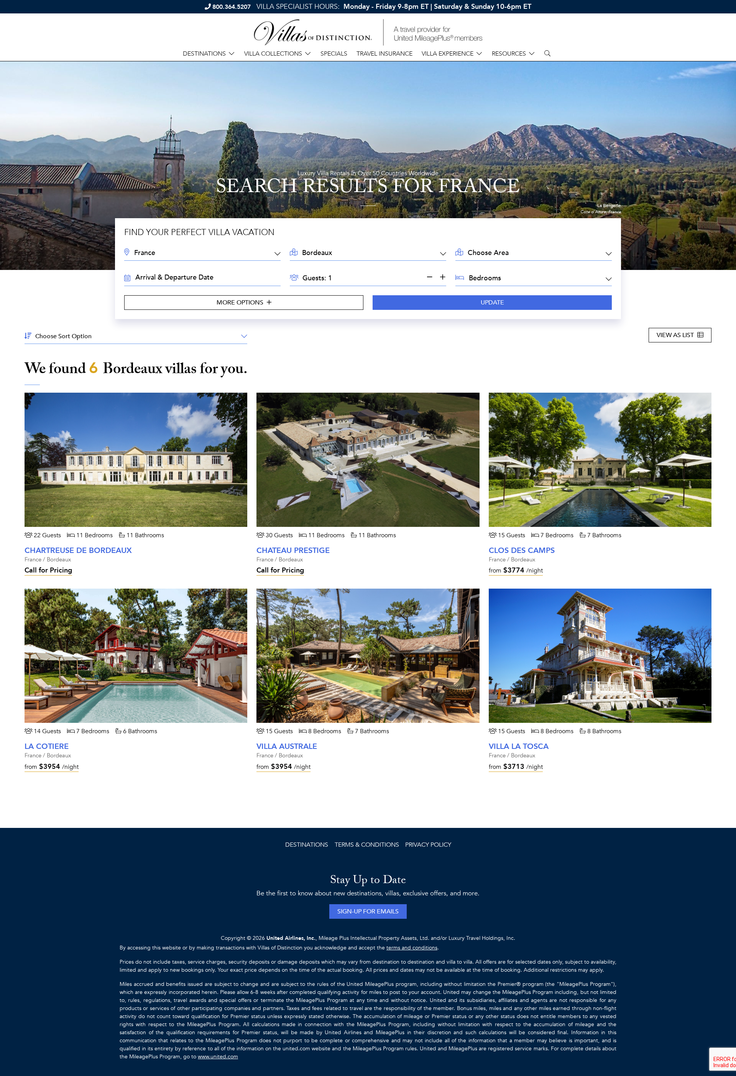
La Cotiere (47, 746)
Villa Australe (286, 746)
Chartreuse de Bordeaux (78, 550)
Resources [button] (509, 53)
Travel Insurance (384, 53)
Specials (333, 53)
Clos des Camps (522, 550)
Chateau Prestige (293, 550)
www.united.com (218, 1056)
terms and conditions (411, 947)
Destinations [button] (204, 53)
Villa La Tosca (519, 746)
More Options (241, 302)
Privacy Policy (428, 845)
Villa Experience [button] (447, 53)
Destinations (306, 845)
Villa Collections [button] (273, 53)
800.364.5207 (231, 7)
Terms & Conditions (367, 845)
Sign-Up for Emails (368, 911)
